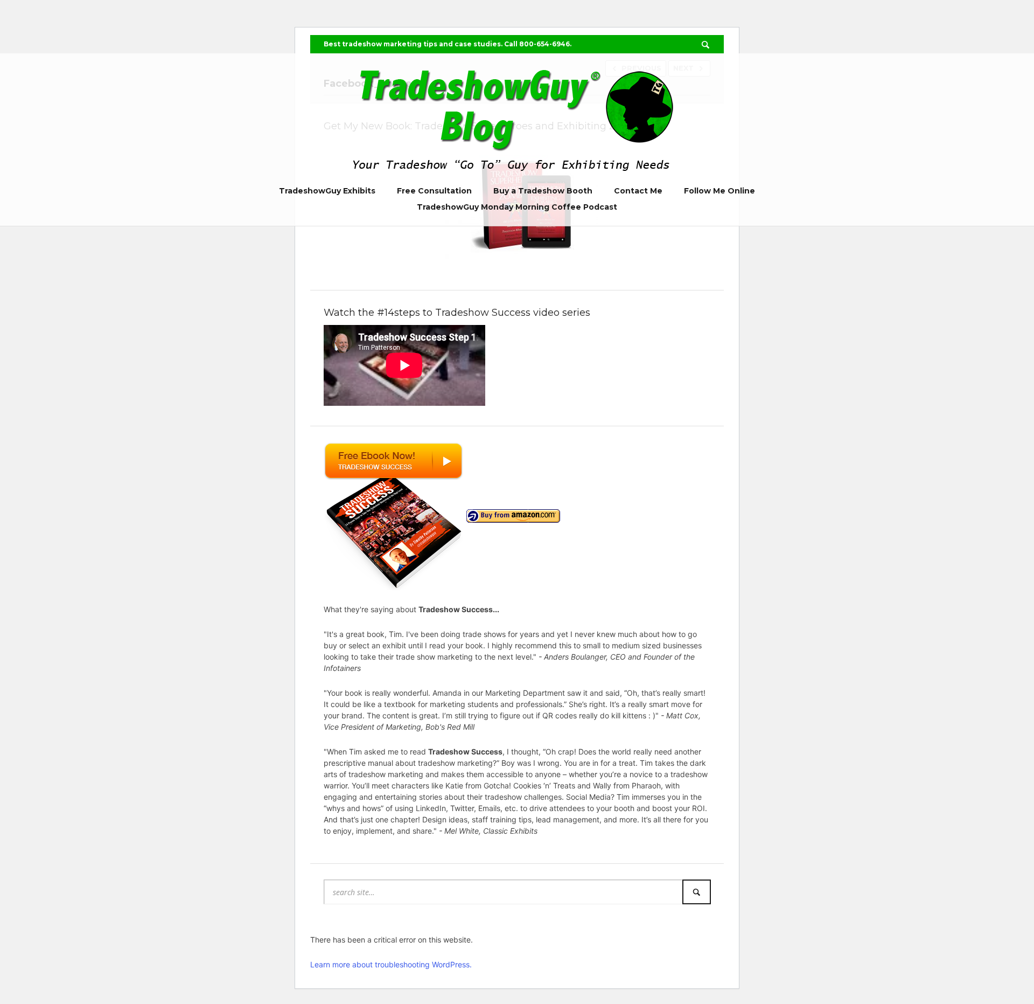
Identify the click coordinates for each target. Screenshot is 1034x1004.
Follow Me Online (719, 191)
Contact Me (638, 191)
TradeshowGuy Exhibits (327, 191)
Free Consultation (434, 191)
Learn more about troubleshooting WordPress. (391, 964)
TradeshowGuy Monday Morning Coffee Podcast (517, 207)
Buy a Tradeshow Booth (542, 191)
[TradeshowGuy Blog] (517, 116)
